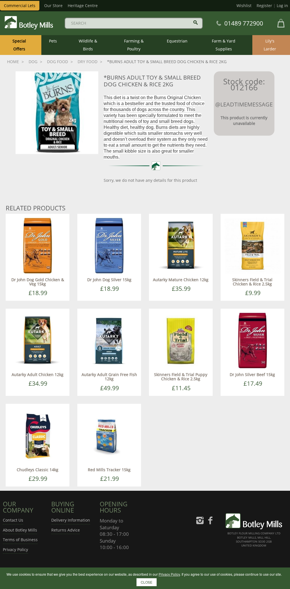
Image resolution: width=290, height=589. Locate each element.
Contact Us (13, 520)
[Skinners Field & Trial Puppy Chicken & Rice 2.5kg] (181, 340)
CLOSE (146, 582)
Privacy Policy (15, 549)
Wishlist (243, 5)
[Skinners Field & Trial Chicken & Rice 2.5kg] (252, 245)
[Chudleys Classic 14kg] (37, 435)
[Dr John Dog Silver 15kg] (109, 245)
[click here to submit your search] (196, 22)
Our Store (53, 5)
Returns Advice (65, 530)
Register (264, 5)
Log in (282, 5)
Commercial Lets (19, 5)
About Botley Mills (20, 530)
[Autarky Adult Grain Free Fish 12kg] (109, 340)
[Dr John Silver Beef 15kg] (252, 340)
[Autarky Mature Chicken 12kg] (181, 245)
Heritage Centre (83, 5)
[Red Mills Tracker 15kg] (109, 435)
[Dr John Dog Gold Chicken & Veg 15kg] (37, 245)
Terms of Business (20, 539)
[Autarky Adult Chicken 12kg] (37, 340)
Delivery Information (70, 520)
